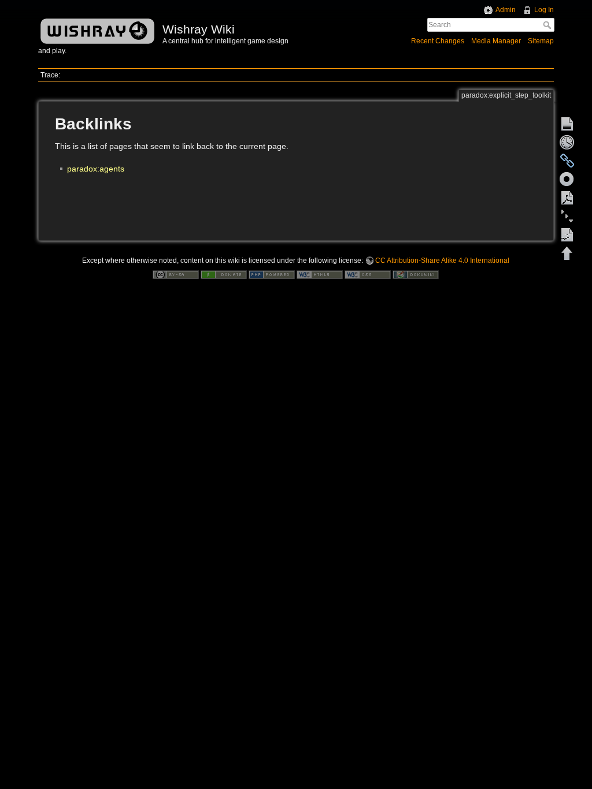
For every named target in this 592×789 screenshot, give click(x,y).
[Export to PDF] (567, 197)
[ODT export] (567, 234)
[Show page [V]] (567, 123)
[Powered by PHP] (272, 274)
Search (548, 25)
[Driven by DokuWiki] (416, 274)
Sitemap (541, 41)
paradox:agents (95, 168)
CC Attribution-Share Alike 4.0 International (442, 260)
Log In (544, 10)
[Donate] (224, 274)
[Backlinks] (567, 160)
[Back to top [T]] (567, 253)
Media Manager (496, 41)
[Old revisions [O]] (567, 142)
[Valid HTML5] (320, 274)
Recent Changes (437, 41)
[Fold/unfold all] (567, 216)
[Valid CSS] (368, 274)
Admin (505, 10)
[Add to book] (567, 179)
